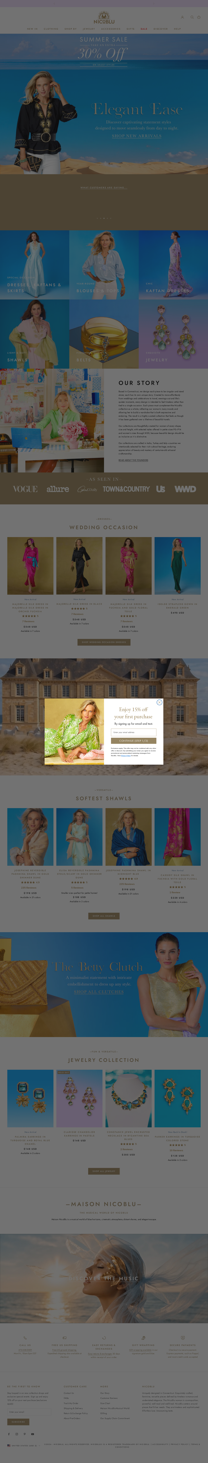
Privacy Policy (126, 755)
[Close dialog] (159, 702)
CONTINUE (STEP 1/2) (133, 740)
